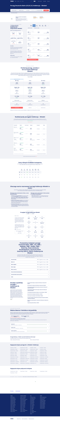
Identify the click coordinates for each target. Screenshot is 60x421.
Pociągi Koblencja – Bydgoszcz (44, 361)
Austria (16, 376)
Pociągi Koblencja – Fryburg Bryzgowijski (25, 363)
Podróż (41, 395)
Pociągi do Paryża (12, 401)
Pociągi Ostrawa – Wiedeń (33, 371)
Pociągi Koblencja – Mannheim (34, 361)
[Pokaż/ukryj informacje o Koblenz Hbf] (48, 324)
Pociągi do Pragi (12, 403)
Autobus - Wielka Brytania (23, 410)
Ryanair (31, 413)
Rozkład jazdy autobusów (23, 399)
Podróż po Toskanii (42, 398)
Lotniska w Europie (32, 397)
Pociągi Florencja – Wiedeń (23, 350)
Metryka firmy (19, 418)
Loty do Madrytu (32, 399)
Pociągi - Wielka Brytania (13, 410)
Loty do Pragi (32, 403)
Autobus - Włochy (22, 409)
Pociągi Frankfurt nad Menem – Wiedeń (25, 352)
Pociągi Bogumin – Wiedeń (13, 372)
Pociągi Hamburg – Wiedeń (33, 352)
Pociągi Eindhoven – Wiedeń (24, 353)
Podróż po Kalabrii (42, 402)
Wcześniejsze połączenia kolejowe (19, 153)
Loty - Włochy (32, 410)
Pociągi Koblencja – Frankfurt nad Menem (25, 358)
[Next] (48, 25)
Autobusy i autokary (23, 395)
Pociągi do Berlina (12, 402)
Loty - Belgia (31, 408)
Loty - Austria (32, 412)
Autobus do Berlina (23, 403)
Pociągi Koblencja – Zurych (13, 358)
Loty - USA (31, 409)
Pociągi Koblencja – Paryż (33, 355)
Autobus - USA (22, 408)
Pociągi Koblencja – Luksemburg (14, 361)
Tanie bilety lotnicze (33, 398)
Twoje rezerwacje (40, 1)
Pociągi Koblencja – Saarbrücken (44, 363)
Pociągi (15, 1)
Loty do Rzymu (32, 400)
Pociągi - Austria (12, 411)
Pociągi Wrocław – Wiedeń (33, 353)
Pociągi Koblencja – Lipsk (23, 361)
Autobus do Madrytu (23, 400)
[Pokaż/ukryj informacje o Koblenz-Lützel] (48, 327)
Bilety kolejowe (12, 397)
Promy (22, 1)
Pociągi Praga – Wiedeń (43, 349)
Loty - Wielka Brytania (33, 411)
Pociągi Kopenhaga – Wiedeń (24, 349)
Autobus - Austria (22, 411)
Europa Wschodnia (42, 401)
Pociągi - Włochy (12, 409)
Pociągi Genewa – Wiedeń (43, 353)
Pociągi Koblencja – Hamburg (34, 358)
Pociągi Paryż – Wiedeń (13, 347)
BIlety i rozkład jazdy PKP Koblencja (15, 339)
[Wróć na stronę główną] (12, 1)
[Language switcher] (35, 1)
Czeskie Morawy (42, 399)
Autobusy (18, 1)
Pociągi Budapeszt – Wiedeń (43, 371)
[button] (28, 10)
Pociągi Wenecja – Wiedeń (43, 350)
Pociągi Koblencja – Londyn (43, 355)
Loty (20, 1)
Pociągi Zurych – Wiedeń (13, 352)
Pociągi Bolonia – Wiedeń (13, 353)
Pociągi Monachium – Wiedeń (34, 349)
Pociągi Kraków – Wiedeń (13, 355)
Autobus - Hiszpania (23, 397)
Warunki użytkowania (24, 418)
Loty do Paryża (32, 401)
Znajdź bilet (13, 34)
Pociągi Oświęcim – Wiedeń (23, 371)
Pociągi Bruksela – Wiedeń (33, 350)
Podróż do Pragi (42, 408)
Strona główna (12, 376)
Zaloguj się (48, 1)
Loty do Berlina (32, 402)
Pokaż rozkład (13, 43)
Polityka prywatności (31, 418)
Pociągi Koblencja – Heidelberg (14, 363)
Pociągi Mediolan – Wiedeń (13, 349)
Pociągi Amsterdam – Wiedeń (14, 350)
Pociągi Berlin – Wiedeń (33, 347)
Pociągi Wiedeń (20, 376)
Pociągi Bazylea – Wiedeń (23, 355)
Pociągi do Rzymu (12, 400)
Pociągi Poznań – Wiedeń (43, 352)
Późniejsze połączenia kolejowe (41, 153)
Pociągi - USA (12, 408)
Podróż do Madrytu (42, 403)
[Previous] (19, 169)
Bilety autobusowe (22, 398)
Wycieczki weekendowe (43, 397)
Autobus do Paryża (22, 402)
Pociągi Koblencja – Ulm (33, 363)
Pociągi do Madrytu (13, 399)
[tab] (30, 28)
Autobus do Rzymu (22, 401)
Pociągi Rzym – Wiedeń (43, 347)
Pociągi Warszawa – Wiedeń (23, 347)
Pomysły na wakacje (42, 400)
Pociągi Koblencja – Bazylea (43, 358)
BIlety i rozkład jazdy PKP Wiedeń (34, 339)
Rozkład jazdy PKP (12, 398)
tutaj (36, 156)
